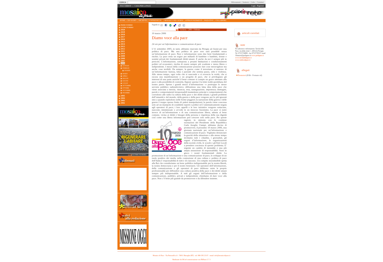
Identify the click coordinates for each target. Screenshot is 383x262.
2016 (123, 39)
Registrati (260, 6)
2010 (123, 53)
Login (253, 6)
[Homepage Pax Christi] (146, 18)
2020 (123, 30)
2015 (123, 42)
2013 (123, 46)
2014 (123, 44)
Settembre (127, 85)
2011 (123, 51)
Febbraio (197, 30)
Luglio (125, 83)
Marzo (125, 73)
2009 (123, 56)
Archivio (142, 20)
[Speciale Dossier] (133, 192)
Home (122, 20)
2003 (123, 100)
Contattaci (260, 2)
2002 (123, 103)
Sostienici (246, 2)
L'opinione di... (156, 20)
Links (253, 2)
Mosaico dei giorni (173, 20)
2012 (123, 49)
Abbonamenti (236, 2)
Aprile (125, 76)
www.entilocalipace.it (242, 60)
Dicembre (126, 92)
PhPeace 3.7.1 (206, 259)
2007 (123, 61)
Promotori (242, 75)
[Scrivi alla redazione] (133, 221)
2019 (123, 32)
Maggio (125, 78)
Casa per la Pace (142, 6)
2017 (123, 37)
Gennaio (126, 65)
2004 (123, 98)
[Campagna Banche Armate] (133, 248)
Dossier (127, 70)
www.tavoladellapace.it (243, 58)
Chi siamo (131, 20)
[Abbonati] (126, 164)
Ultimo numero (127, 27)
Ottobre (126, 88)
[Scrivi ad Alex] (133, 210)
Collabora (220, 20)
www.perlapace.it (257, 55)
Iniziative (208, 20)
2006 (190, 30)
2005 (123, 96)
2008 (123, 58)
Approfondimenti (193, 20)
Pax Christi (125, 6)
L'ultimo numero (138, 155)
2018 (123, 34)
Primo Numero (127, 25)
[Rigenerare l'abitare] (133, 152)
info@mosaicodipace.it (222, 255)
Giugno (125, 81)
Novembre (126, 90)
